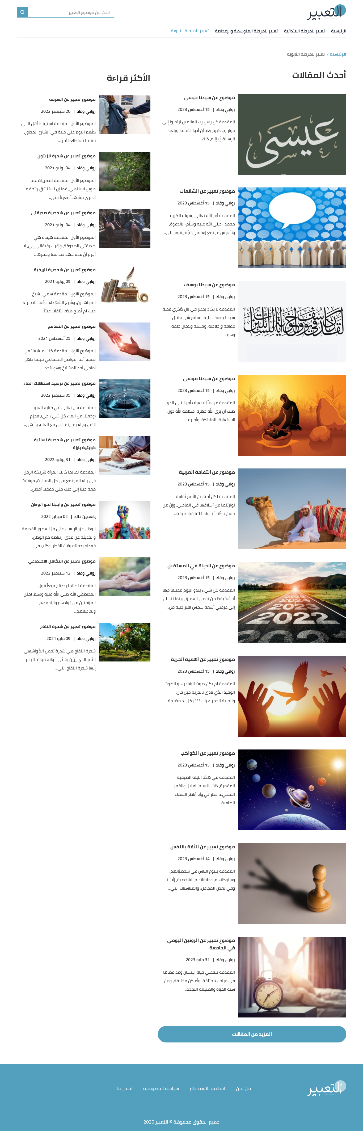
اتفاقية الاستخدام (207, 1088)
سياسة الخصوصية (161, 1088)
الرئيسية (338, 31)
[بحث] (22, 12)
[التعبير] (326, 12)
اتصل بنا (125, 1088)
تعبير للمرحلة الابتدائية (304, 31)
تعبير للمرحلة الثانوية (190, 31)
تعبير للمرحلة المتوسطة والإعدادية (246, 31)
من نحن (243, 1088)
